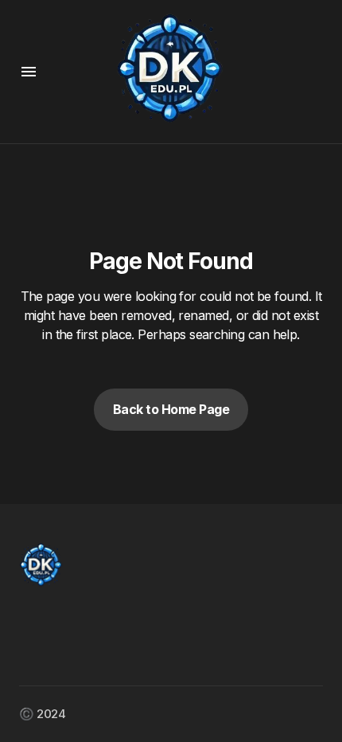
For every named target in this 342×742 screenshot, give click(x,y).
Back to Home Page (171, 409)
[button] (28, 71)
